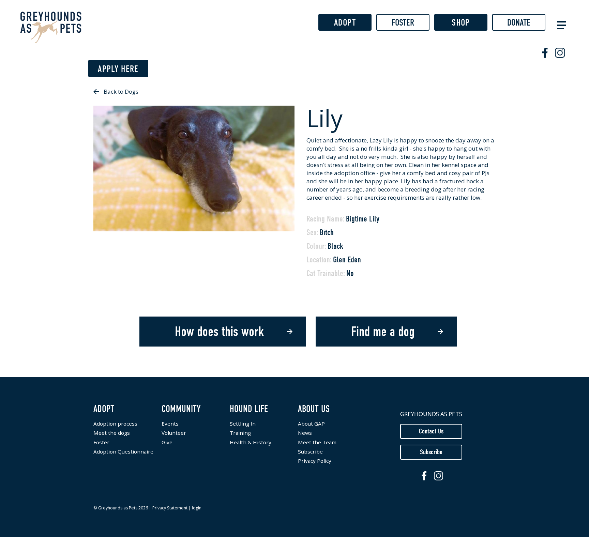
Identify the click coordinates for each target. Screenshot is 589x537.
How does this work (219, 331)
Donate (518, 22)
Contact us (431, 431)
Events (170, 423)
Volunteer (174, 432)
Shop (461, 22)
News (305, 432)
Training (240, 432)
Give (167, 442)
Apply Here (118, 68)
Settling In (243, 423)
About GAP (311, 423)
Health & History (250, 442)
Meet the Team (317, 442)
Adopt (345, 22)
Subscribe (310, 451)
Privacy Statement (169, 508)
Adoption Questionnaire (123, 451)
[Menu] (560, 24)
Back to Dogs (121, 91)
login (196, 508)
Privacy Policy (314, 460)
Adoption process (115, 423)
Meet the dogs (111, 432)
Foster (403, 22)
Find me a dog (382, 331)
